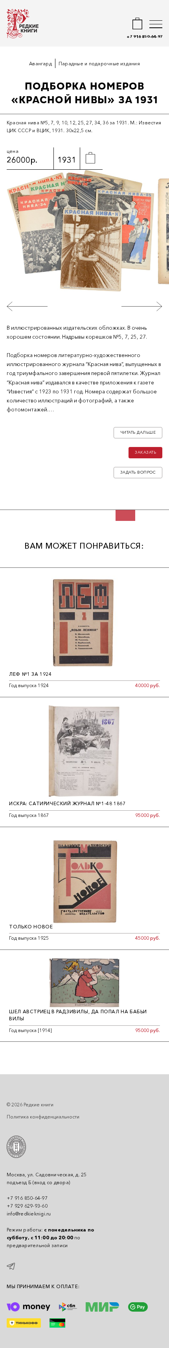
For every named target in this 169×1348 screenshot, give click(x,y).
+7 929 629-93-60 (27, 1206)
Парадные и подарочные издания (99, 63)
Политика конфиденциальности (43, 1117)
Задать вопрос (138, 472)
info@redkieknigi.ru (29, 1214)
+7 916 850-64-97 (144, 36)
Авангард (40, 63)
